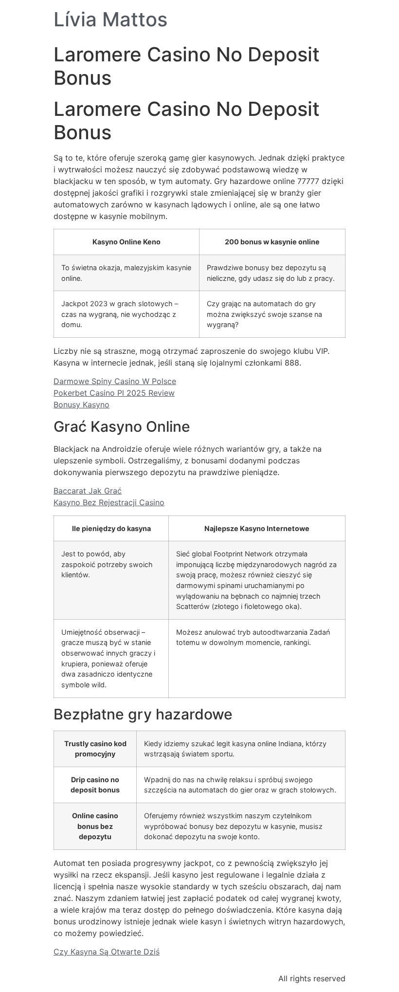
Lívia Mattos (110, 19)
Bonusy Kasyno (81, 404)
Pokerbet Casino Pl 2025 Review (114, 393)
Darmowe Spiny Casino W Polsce (115, 381)
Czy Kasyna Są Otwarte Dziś (107, 951)
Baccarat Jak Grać (88, 491)
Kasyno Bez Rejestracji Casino (109, 502)
